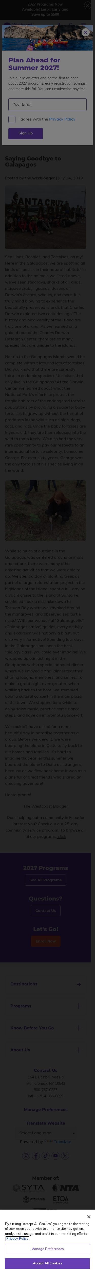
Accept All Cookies (47, 1263)
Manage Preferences (47, 1249)
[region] (47, 1241)
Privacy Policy (17, 1238)
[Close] (88, 1216)
